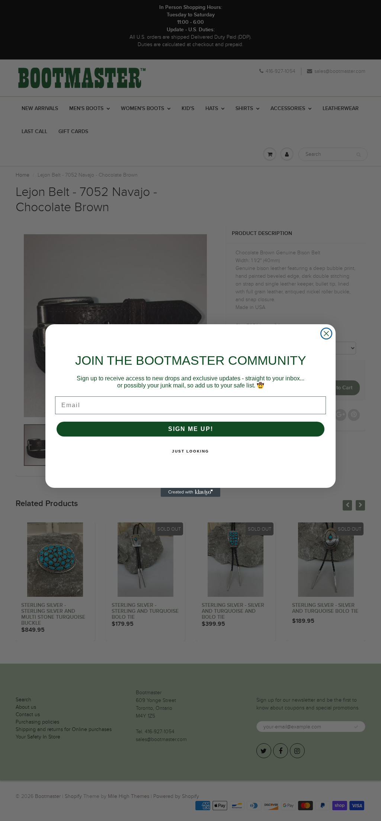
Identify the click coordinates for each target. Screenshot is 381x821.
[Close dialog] (326, 333)
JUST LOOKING (190, 451)
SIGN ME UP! (190, 429)
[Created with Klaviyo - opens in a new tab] (190, 492)
